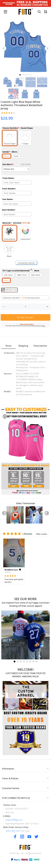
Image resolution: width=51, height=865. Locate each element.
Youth (16, 156)
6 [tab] (29, 74)
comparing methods (26, 263)
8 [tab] (36, 661)
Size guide (26, 164)
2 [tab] (21, 74)
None (6, 280)
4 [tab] (25, 74)
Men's (6, 156)
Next (47, 48)
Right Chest (22, 275)
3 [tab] (23, 74)
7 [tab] (31, 74)
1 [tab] (20, 74)
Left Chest (8, 275)
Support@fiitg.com (13, 819)
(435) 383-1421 (13, 830)
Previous (3, 48)
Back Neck (35, 275)
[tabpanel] (25, 47)
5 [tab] (27, 74)
